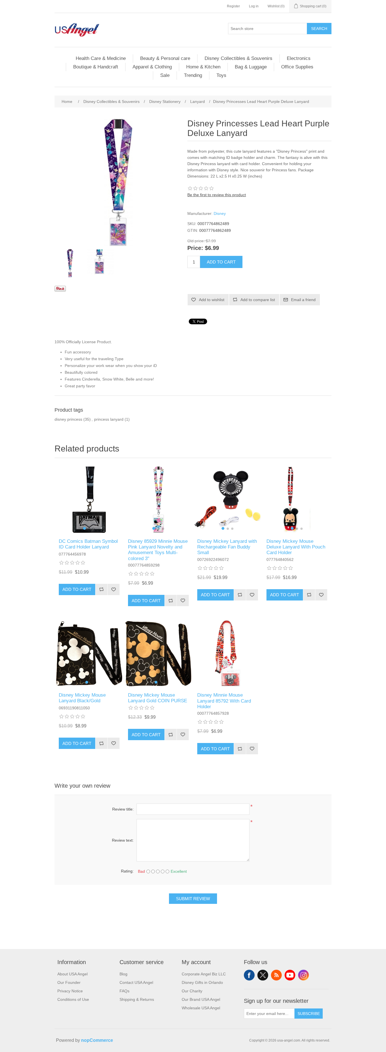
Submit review (193, 898)
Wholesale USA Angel (201, 1008)
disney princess (68, 419)
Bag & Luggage (251, 67)
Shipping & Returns (137, 999)
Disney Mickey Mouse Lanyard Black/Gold (82, 697)
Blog (123, 974)
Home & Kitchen (203, 67)
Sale (165, 75)
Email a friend (303, 299)
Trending (193, 75)
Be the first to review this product (216, 195)
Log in (254, 6)
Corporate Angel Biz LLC (204, 974)
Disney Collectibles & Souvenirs (238, 58)
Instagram (303, 975)
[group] (89, 499)
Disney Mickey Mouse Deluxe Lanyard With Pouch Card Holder (295, 547)
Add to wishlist (211, 299)
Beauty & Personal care (165, 58)
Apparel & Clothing (152, 67)
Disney (220, 213)
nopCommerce (97, 1040)
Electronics (299, 58)
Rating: (127, 871)
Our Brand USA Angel (201, 999)
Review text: (123, 840)
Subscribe (309, 1013)
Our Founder (69, 982)
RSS (276, 975)
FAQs (124, 991)
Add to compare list (257, 299)
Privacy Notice (70, 991)
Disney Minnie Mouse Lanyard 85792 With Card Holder (224, 700)
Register (233, 6)
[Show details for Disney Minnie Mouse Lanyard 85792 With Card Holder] (227, 653)
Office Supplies (297, 67)
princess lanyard (108, 419)
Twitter (262, 975)
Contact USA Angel (136, 982)
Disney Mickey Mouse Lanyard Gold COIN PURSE (157, 697)
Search (319, 28)
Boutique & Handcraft (95, 67)
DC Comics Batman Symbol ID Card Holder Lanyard (88, 544)
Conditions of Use (73, 999)
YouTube (290, 975)
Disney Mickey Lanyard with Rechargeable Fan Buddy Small (227, 547)
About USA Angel (72, 974)
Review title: (123, 809)
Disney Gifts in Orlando (202, 982)
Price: (195, 248)
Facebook (249, 975)
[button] (84, 528)
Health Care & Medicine (101, 58)
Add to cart (221, 262)
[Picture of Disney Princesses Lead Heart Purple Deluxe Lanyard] (70, 263)
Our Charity (192, 991)
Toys (221, 75)
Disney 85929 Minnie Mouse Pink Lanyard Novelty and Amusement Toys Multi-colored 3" (158, 550)
